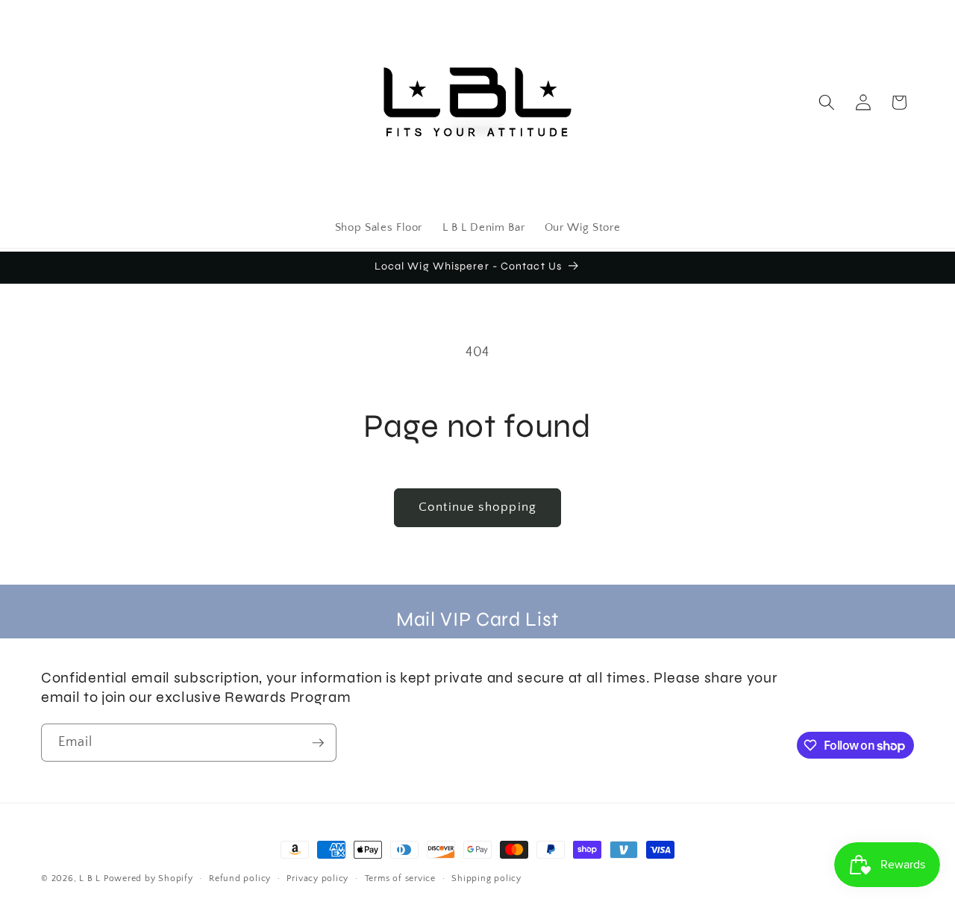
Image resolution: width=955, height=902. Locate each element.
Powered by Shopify (148, 878)
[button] (827, 102)
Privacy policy (317, 878)
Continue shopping (477, 507)
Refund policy (240, 878)
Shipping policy (486, 878)
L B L (91, 878)
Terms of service (400, 878)
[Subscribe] (318, 743)
